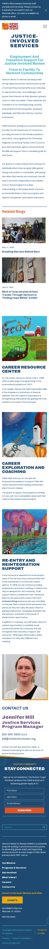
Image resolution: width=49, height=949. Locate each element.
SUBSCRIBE (24, 810)
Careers (6, 882)
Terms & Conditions (21, 938)
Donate (12, 900)
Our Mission (8, 863)
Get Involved (9, 872)
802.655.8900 (8, 917)
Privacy (5, 938)
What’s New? (9, 877)
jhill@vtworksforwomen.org (19, 738)
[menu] (45, 26)
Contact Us (8, 887)
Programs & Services (14, 868)
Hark (42, 933)
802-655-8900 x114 (14, 734)
